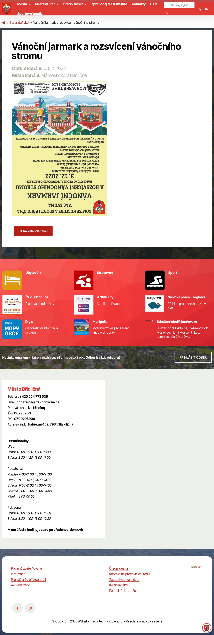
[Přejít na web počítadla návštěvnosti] (197, 570)
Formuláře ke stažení (123, 591)
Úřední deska (118, 568)
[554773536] (200, 9)
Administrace (20, 585)
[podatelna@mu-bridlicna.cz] (207, 9)
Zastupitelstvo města (124, 580)
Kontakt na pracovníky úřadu (129, 574)
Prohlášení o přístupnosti (28, 580)
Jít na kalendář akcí (33, 231)
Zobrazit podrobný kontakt (27, 430)
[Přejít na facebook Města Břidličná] (17, 608)
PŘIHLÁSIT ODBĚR (193, 357)
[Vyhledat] (166, 12)
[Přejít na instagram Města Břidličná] (30, 608)
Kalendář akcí (19, 22)
